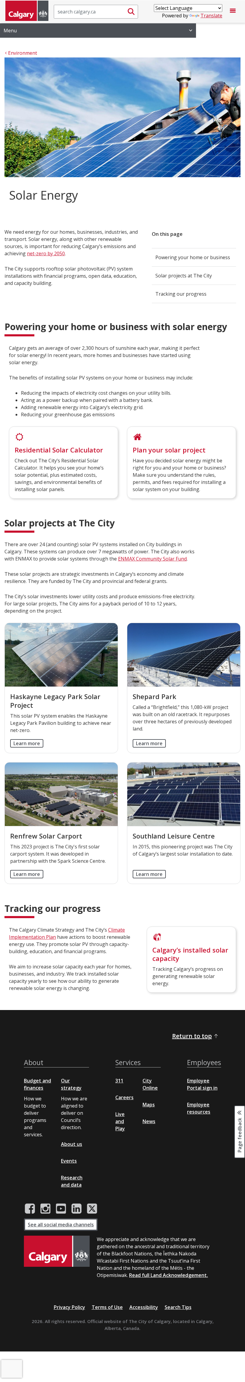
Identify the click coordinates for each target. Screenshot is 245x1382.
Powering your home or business (192, 257)
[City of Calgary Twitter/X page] (92, 1209)
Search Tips (178, 1307)
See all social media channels (61, 1224)
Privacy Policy (69, 1307)
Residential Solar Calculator (59, 449)
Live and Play (120, 1121)
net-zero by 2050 (46, 253)
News (149, 1121)
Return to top (192, 1036)
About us (71, 1144)
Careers (124, 1097)
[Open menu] (233, 12)
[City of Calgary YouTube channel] (61, 1209)
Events (69, 1161)
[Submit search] (131, 11)
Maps (149, 1104)
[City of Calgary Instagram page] (45, 1209)
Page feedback (239, 1135)
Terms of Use (107, 1307)
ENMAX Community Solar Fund (152, 558)
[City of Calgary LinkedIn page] (76, 1209)
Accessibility (143, 1307)
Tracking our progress (180, 294)
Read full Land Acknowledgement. (168, 1275)
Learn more (26, 743)
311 (119, 1080)
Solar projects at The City (183, 275)
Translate (211, 15)
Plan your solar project (169, 449)
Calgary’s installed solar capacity (190, 954)
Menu (10, 30)
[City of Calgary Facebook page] (30, 1209)
